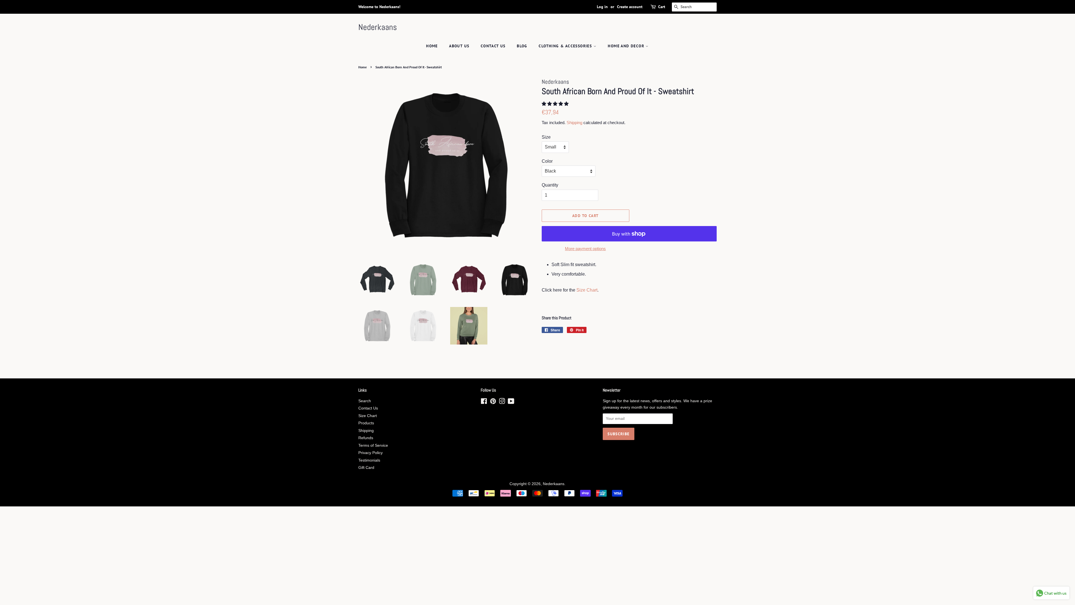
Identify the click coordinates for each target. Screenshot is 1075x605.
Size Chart (586, 290)
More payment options (585, 248)
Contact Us (493, 45)
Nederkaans (377, 27)
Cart (661, 6)
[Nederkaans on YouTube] (511, 402)
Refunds (365, 438)
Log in (602, 6)
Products (366, 423)
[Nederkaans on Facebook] (484, 402)
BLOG (522, 45)
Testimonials (369, 460)
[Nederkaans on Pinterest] (493, 402)
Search (364, 401)
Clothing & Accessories (566, 45)
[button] (556, 103)
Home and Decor (627, 45)
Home (432, 45)
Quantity (550, 185)
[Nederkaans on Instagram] (502, 402)
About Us (459, 45)
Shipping (574, 122)
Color (547, 161)
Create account (629, 6)
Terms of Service (373, 445)
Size (546, 137)
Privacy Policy (370, 453)
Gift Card (366, 468)
